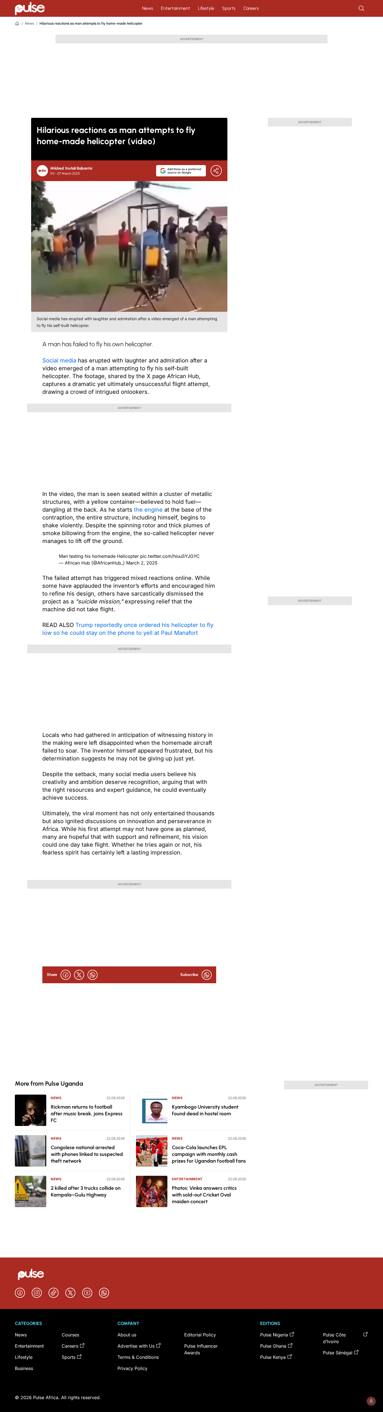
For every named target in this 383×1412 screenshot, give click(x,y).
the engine (148, 509)
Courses (70, 1335)
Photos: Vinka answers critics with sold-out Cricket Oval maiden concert (204, 1195)
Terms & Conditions (138, 1357)
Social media (59, 360)
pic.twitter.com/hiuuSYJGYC (170, 556)
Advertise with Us (135, 1346)
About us (126, 1335)
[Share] (216, 170)
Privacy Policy (132, 1368)
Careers (251, 8)
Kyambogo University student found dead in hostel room (205, 1110)
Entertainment (175, 8)
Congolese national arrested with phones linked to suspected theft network (87, 1154)
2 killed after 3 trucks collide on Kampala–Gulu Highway (86, 1191)
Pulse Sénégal (337, 1352)
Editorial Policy (200, 1335)
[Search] (362, 8)
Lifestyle (206, 8)
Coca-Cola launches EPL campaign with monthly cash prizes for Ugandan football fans (209, 1154)
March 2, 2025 (142, 563)
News (147, 8)
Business (24, 1368)
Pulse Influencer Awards (201, 1349)
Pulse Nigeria (274, 1335)
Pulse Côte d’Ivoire (334, 1338)
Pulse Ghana (273, 1346)
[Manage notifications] (371, 1401)
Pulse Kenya (273, 1357)
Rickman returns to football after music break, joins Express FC (87, 1113)
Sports (229, 8)
